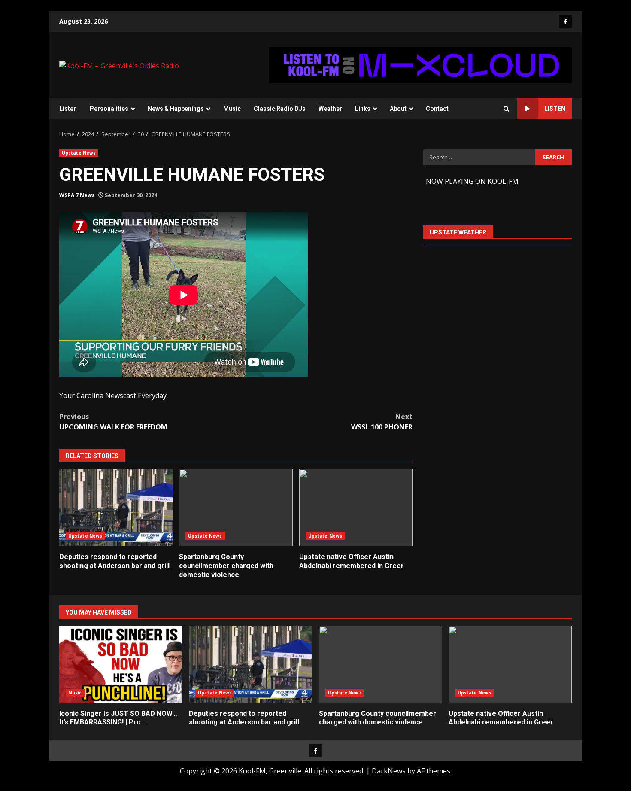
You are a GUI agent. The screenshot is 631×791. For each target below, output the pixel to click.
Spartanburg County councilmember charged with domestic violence (235, 507)
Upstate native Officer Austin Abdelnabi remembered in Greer (356, 507)
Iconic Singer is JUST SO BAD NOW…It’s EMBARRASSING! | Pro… (120, 664)
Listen (68, 108)
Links (362, 108)
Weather (330, 108)
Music (232, 108)
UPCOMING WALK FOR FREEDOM (113, 422)
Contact (437, 108)
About (398, 108)
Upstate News (79, 153)
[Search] (506, 108)
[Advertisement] (420, 64)
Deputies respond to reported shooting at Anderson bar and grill (116, 507)
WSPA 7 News (77, 195)
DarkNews (389, 771)
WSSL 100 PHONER (382, 422)
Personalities (109, 108)
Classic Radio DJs (280, 108)
